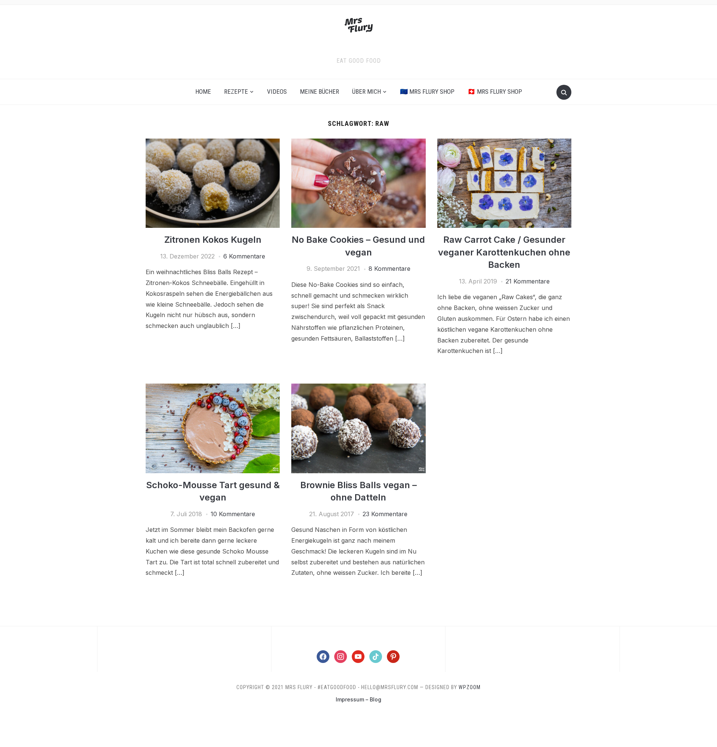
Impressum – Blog (358, 699)
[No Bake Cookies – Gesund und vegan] (358, 143)
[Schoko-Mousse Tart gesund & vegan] (213, 388)
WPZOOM (470, 687)
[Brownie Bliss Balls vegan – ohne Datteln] (358, 388)
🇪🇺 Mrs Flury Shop (427, 91)
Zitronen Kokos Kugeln (212, 239)
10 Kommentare (233, 514)
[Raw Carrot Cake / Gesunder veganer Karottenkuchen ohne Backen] (504, 143)
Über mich (366, 91)
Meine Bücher (319, 91)
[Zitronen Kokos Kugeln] (213, 143)
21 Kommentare (528, 281)
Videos (277, 91)
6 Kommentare (244, 256)
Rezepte (236, 91)
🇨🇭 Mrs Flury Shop (495, 91)
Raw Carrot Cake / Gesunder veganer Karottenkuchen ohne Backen (504, 252)
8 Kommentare (389, 268)
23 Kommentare (385, 514)
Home (203, 91)
